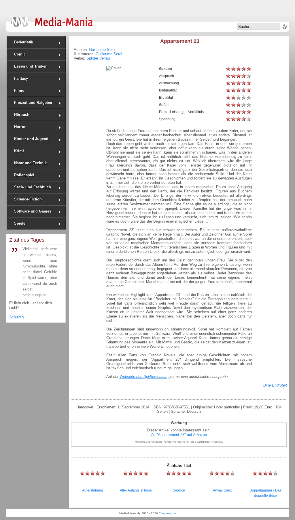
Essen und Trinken (31, 66)
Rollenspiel (24, 175)
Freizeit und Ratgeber (33, 102)
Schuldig (16, 317)
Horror (20, 127)
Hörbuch (21, 114)
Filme (19, 90)
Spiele (19, 223)
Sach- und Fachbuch (32, 187)
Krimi (19, 151)
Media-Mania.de (52, 18)
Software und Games (32, 211)
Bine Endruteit (275, 385)
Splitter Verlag (98, 58)
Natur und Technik (30, 163)
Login (284, 26)
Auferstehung (92, 490)
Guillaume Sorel (102, 49)
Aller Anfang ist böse (136, 490)
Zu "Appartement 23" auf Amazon (179, 435)
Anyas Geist (222, 490)
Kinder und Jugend (31, 139)
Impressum (168, 513)
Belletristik (23, 42)
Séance (179, 490)
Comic (20, 54)
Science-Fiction (28, 199)
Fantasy (21, 78)
